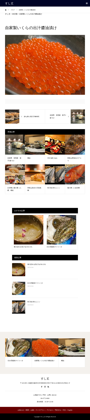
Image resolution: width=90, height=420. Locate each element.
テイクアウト (40, 410)
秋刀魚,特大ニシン (33, 302)
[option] (18, 352)
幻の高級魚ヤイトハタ (35, 283)
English (70, 410)
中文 (64, 410)
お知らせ (21, 410)
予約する (58, 410)
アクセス (50, 410)
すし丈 (9, 3)
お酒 (32, 410)
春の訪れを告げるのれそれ (36, 264)
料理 (27, 410)
